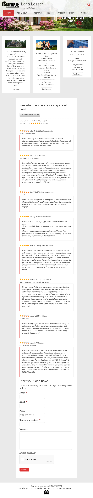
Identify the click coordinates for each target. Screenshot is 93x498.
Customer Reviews (67, 13)
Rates (50, 13)
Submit (24, 470)
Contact (84, 13)
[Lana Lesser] (10, 4)
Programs (37, 13)
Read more (15, 90)
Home (8, 13)
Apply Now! (22, 13)
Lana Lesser (32, 4)
